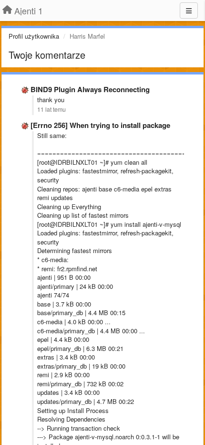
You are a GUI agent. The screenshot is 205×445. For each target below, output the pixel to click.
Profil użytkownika (34, 36)
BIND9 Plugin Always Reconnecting (90, 89)
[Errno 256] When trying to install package (100, 125)
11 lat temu (51, 109)
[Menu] (189, 10)
